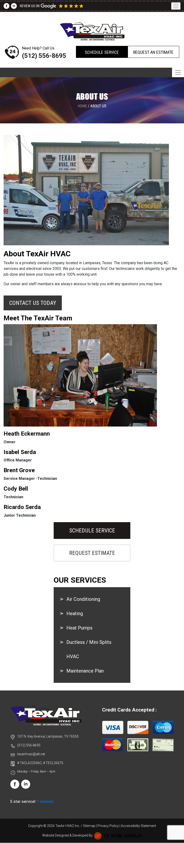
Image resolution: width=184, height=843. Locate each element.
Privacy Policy (108, 826)
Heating (74, 613)
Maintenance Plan (85, 671)
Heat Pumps (79, 628)
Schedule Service (102, 52)
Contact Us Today (32, 303)
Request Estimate (92, 553)
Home (82, 106)
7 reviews (45, 801)
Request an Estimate (153, 52)
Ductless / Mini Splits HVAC (88, 649)
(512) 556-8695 (44, 55)
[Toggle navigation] (175, 6)
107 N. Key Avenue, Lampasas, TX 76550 (48, 736)
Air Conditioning (83, 599)
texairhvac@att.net (31, 754)
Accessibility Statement (138, 826)
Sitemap (89, 826)
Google (59, 6)
